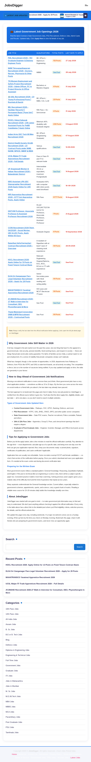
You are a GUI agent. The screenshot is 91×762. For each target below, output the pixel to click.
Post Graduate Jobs (14, 722)
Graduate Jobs (12, 671)
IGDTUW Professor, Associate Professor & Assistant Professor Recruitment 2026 (21, 214)
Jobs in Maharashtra (14, 681)
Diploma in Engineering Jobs (17, 650)
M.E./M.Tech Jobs (13, 696)
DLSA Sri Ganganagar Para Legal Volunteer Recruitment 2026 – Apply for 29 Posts (20, 279)
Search (10, 539)
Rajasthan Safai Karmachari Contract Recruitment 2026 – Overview (20, 246)
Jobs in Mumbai (12, 686)
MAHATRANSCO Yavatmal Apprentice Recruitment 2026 (30, 577)
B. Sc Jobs (10, 629)
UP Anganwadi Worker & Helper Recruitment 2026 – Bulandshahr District (19, 171)
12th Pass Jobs (12, 614)
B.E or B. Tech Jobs (14, 635)
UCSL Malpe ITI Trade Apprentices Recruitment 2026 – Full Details (19, 158)
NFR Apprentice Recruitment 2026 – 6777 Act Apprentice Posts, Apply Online (20, 197)
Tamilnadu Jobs (12, 732)
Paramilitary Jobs (13, 717)
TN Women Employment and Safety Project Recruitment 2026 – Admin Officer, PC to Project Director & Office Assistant (20, 86)
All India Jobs (11, 619)
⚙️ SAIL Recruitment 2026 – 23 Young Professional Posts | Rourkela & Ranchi (21, 99)
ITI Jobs (9, 676)
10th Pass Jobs (12, 609)
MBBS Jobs (10, 707)
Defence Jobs (11, 645)
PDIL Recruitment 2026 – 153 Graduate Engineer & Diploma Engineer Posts (20, 60)
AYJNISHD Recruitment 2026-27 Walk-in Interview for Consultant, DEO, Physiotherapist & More (45, 591)
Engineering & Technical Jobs (18, 655)
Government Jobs (13, 665)
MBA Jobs (10, 702)
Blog (7, 640)
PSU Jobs (10, 727)
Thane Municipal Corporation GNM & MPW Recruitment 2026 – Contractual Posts (20, 314)
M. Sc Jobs (10, 691)
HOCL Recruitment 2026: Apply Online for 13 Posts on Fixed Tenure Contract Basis (20, 262)
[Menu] (86, 5)
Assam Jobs (11, 624)
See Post (56, 72)
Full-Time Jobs (12, 660)
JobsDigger (13, 5)
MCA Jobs (10, 712)
